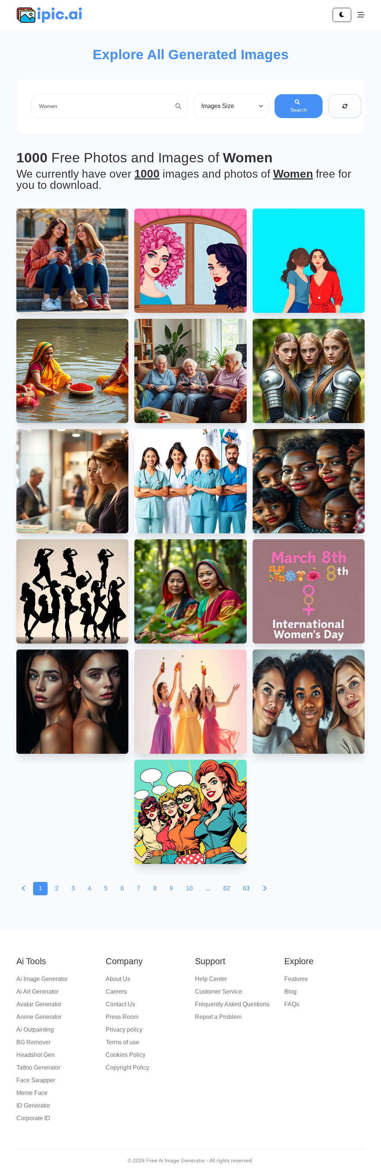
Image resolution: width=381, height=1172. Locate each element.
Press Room (122, 1017)
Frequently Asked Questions (232, 1004)
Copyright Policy (127, 1067)
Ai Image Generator (42, 979)
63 (246, 888)
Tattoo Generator (38, 1067)
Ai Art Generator (37, 991)
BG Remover (33, 1042)
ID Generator (33, 1105)
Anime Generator (38, 1017)
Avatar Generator (38, 1004)
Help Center (211, 979)
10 (189, 888)
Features (296, 979)
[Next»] (264, 888)
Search (298, 110)
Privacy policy (124, 1029)
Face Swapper (35, 1080)
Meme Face (32, 1093)
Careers (116, 991)
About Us (118, 979)
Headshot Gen (35, 1055)
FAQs (291, 1004)
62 (226, 888)
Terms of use (122, 1042)
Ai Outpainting (35, 1029)
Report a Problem (218, 1017)
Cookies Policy (125, 1055)
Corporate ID (33, 1118)
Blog (290, 991)
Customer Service (218, 991)
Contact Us (120, 1004)
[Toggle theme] (342, 15)
